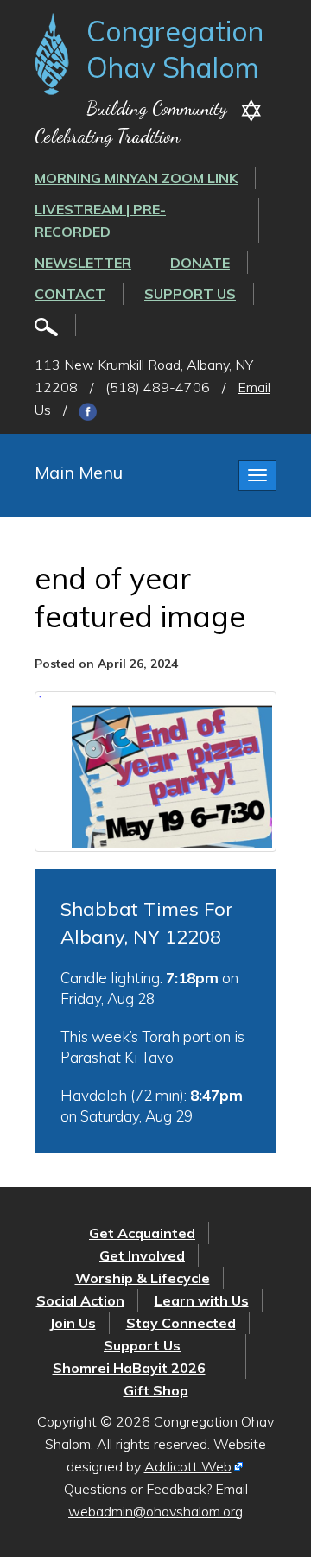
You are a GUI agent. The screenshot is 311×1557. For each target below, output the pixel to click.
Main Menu (79, 472)
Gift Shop (156, 1390)
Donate (200, 262)
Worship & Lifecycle (142, 1278)
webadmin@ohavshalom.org (155, 1511)
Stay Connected (181, 1322)
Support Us (190, 293)
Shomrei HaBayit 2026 (129, 1367)
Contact (70, 293)
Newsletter (83, 262)
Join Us (72, 1322)
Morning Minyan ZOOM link (136, 178)
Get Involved (142, 1255)
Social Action (80, 1300)
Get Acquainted (142, 1233)
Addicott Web (188, 1466)
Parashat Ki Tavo (117, 1057)
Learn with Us (202, 1300)
